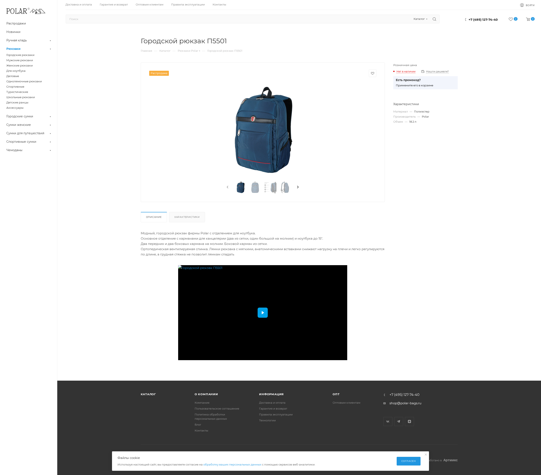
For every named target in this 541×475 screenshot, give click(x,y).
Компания (202, 402)
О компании (206, 394)
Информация (271, 394)
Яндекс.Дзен (409, 421)
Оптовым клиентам (346, 402)
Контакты (201, 430)
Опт (336, 394)
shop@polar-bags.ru (405, 403)
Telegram (398, 421)
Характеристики (187, 217)
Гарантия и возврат (273, 408)
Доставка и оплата (272, 402)
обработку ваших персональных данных (232, 464)
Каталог (148, 394)
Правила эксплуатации (276, 414)
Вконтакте (387, 421)
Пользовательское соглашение (217, 408)
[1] (262, 129)
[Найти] (434, 19)
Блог (198, 424)
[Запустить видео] (263, 313)
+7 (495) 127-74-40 (483, 20)
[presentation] (227, 187)
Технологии (267, 420)
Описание (154, 217)
